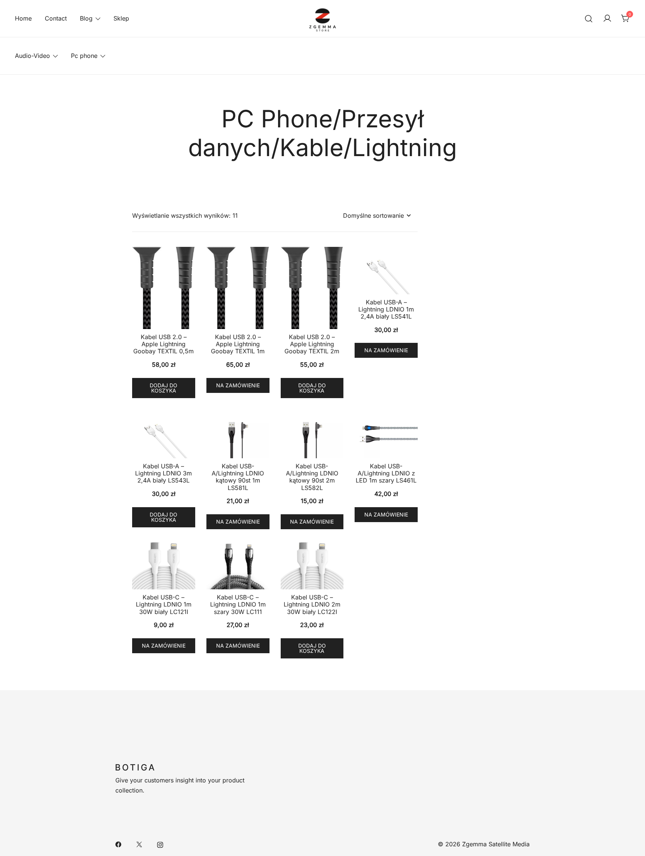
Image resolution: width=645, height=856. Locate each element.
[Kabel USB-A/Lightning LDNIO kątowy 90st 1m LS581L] (237, 435)
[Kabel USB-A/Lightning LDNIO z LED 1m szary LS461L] (386, 435)
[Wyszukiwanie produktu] (588, 18)
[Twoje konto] (607, 19)
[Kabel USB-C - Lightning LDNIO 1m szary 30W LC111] (237, 566)
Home (23, 18)
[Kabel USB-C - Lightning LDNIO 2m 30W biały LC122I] (312, 566)
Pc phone (84, 55)
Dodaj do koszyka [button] (163, 388)
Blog (86, 18)
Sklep (121, 18)
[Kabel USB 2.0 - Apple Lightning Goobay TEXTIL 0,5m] (163, 288)
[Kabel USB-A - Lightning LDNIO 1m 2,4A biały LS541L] (386, 270)
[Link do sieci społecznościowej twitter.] (139, 844)
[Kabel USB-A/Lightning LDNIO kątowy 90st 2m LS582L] (312, 435)
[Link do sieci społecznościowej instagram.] (160, 844)
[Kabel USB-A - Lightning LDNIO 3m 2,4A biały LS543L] (163, 435)
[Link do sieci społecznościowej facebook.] (118, 844)
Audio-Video (32, 55)
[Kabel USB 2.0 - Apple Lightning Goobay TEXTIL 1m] (237, 288)
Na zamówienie (238, 385)
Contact (56, 18)
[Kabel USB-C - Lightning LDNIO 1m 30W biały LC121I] (163, 566)
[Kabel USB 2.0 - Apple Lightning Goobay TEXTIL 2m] (312, 288)
